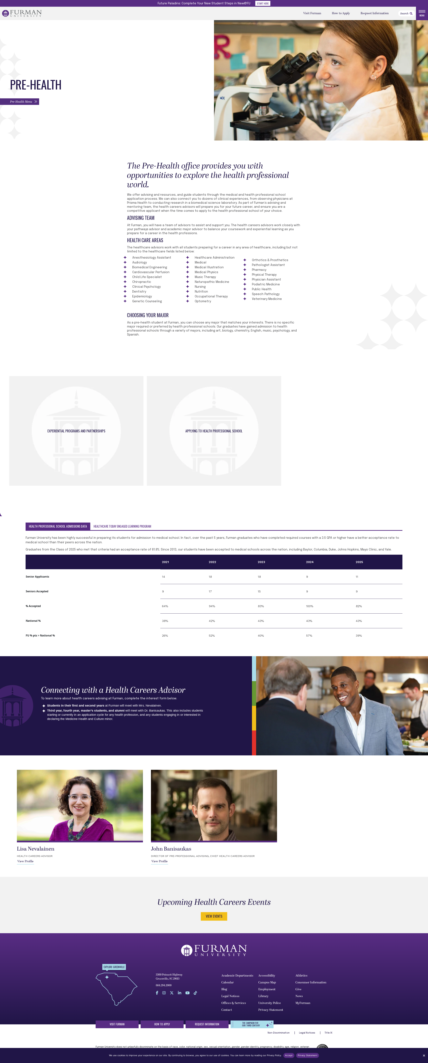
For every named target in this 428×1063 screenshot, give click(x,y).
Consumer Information (311, 982)
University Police (269, 1003)
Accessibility (266, 975)
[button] (19, 101)
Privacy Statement (270, 1010)
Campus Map (267, 982)
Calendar (227, 982)
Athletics (301, 975)
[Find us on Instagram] (164, 993)
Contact (226, 1010)
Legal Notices (230, 996)
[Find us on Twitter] (172, 993)
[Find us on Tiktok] (195, 993)
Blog (224, 989)
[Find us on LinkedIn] (179, 993)
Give (298, 989)
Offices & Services (233, 1003)
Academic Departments (237, 975)
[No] (423, 1055)
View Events (214, 916)
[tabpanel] (214, 589)
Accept (289, 1055)
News (299, 996)
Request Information (375, 13)
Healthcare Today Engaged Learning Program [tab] (122, 526)
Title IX (328, 1033)
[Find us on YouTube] (187, 993)
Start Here (263, 3)
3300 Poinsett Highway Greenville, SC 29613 (169, 977)
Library (263, 996)
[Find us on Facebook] (157, 993)
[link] (411, 13)
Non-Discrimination (279, 1033)
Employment (267, 989)
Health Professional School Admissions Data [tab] (58, 526)
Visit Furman (312, 13)
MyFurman (302, 1003)
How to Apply (341, 13)
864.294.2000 (164, 985)
